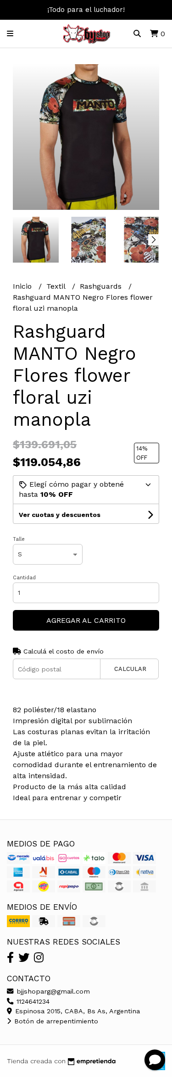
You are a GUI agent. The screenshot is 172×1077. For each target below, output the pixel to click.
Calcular (130, 668)
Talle (19, 539)
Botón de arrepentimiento (55, 1021)
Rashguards (102, 286)
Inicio (23, 286)
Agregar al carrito (86, 620)
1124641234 (32, 1001)
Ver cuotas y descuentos (59, 514)
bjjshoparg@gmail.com (52, 991)
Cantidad (24, 578)
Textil (56, 286)
